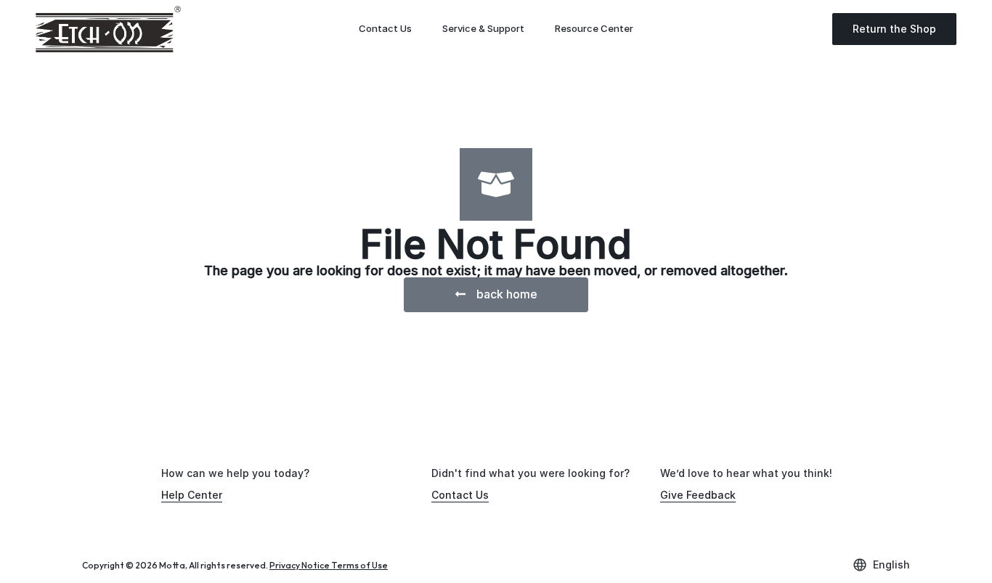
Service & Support (483, 28)
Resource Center (594, 28)
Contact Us (385, 28)
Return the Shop (894, 29)
